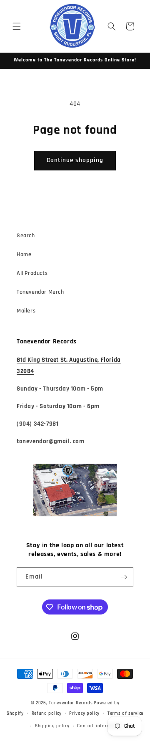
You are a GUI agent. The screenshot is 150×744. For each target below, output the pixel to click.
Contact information (99, 726)
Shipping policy (52, 726)
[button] (17, 26)
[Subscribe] (124, 577)
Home (24, 254)
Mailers (26, 311)
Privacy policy (84, 713)
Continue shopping (75, 160)
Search (26, 235)
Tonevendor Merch (40, 292)
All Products (32, 273)
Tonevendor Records (71, 703)
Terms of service (125, 713)
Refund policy (47, 713)
